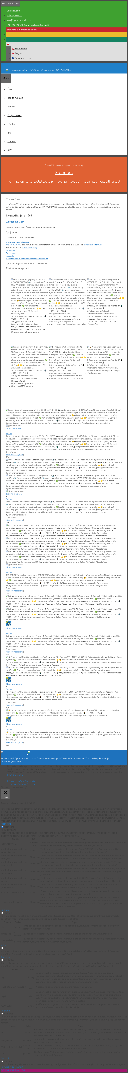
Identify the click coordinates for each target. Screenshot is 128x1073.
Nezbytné (9, 827)
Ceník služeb (13, 11)
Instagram (11, 250)
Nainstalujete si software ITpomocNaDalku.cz (27, 259)
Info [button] (10, 133)
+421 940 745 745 (13, 245)
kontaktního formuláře (94, 245)
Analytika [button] (5, 957)
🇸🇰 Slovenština (19, 49)
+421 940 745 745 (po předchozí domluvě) (28, 25)
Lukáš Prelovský (29, 248)
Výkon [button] (4, 945)
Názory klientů (14, 15)
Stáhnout (64, 173)
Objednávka (15, 115)
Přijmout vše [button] (13, 781)
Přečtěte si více (15, 775)
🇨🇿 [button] (8, 44)
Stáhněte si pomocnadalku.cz (22, 30)
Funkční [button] (5, 910)
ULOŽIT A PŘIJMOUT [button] (12, 1067)
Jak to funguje (15, 98)
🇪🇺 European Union (22, 58)
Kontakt (12, 142)
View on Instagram (14, 455)
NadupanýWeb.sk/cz (11, 761)
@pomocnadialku (14, 428)
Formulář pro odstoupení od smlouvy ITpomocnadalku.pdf (64, 181)
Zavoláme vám (15, 221)
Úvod (10, 89)
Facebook (11, 253)
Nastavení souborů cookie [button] (22, 784)
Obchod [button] (12, 124)
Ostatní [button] (5, 1058)
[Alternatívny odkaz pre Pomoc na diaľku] (7, 34)
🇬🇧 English (17, 53)
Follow (9, 434)
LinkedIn (10, 256)
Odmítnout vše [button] (27, 781)
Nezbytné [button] (6, 824)
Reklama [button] (5, 1011)
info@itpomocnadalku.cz (20, 20)
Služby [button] (11, 107)
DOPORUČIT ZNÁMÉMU (14, 1070)
